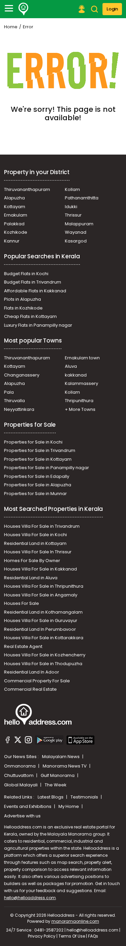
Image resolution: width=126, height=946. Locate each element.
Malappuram (79, 224)
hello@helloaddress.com (30, 898)
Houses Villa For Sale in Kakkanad (40, 569)
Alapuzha (14, 198)
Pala (9, 392)
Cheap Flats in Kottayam (30, 316)
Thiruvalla (14, 400)
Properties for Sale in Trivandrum (39, 450)
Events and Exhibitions (28, 806)
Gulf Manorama (58, 775)
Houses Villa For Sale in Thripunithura (43, 586)
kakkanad (76, 375)
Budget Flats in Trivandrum (32, 282)
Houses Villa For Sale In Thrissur (38, 552)
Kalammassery (81, 383)
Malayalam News (61, 756)
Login (112, 9)
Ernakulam (15, 215)
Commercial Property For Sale (37, 681)
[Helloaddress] (23, 9)
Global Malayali (21, 785)
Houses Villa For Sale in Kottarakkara (43, 637)
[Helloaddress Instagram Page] (28, 741)
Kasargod (76, 241)
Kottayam (14, 206)
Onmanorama (20, 766)
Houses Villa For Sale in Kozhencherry (44, 655)
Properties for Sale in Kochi (33, 442)
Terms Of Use (71, 936)
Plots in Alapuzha (22, 299)
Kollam (72, 189)
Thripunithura (79, 400)
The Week (56, 785)
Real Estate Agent (23, 646)
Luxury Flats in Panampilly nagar (38, 325)
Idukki (71, 206)
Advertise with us (22, 816)
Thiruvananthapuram (27, 189)
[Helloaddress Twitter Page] (18, 741)
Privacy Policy (41, 936)
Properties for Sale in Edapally (36, 476)
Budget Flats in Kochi (26, 273)
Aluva (71, 366)
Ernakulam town (82, 358)
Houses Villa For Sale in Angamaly (40, 595)
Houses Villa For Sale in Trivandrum (42, 526)
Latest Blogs (51, 797)
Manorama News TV (65, 766)
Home (10, 27)
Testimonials (85, 797)
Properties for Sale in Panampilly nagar (46, 467)
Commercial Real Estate (30, 689)
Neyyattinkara (19, 409)
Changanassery (21, 375)
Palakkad (14, 224)
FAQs (93, 936)
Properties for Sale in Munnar (35, 493)
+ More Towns (80, 409)
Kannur (11, 241)
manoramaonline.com (75, 921)
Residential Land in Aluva (30, 578)
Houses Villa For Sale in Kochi (35, 534)
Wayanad (75, 232)
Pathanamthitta (81, 198)
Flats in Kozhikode (23, 308)
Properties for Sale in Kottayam (38, 459)
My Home (69, 806)
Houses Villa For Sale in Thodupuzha (43, 663)
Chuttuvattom (19, 775)
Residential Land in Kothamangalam (43, 612)
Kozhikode (15, 232)
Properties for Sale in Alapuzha (37, 485)
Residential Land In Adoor (31, 672)
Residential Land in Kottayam (35, 543)
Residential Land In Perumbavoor (40, 629)
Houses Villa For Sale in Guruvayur (40, 620)
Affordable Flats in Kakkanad (35, 291)
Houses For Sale (21, 603)
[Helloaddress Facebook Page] (7, 741)
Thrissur (73, 215)
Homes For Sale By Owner (32, 560)
